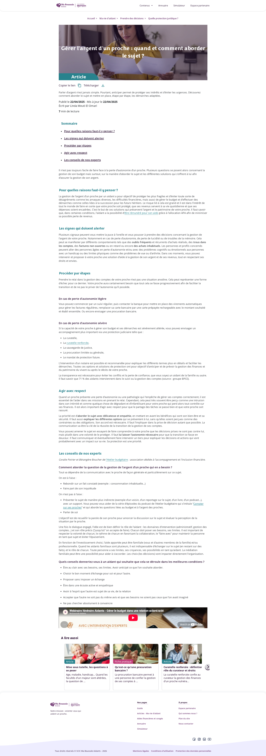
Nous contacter (186, 723)
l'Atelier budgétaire (117, 459)
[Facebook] (194, 740)
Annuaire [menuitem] (163, 5)
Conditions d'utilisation (162, 751)
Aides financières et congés (150, 718)
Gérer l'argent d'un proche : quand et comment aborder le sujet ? (133, 52)
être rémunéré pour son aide (141, 213)
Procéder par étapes (77, 145)
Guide (140, 708)
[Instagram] (199, 740)
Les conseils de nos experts (82, 160)
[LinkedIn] (204, 740)
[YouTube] (209, 740)
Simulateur (142, 728)
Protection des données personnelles (193, 751)
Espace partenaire (187, 708)
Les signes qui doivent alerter (84, 138)
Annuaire (141, 723)
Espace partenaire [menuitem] (199, 5)
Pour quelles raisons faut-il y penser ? (89, 131)
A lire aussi (69, 638)
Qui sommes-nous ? (188, 713)
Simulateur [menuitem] (179, 5)
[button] (70, 85)
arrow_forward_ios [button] (208, 667)
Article (78, 77)
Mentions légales (141, 751)
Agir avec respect (75, 153)
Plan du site (184, 718)
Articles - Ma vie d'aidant (149, 713)
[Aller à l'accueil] (71, 5)
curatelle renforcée (77, 342)
